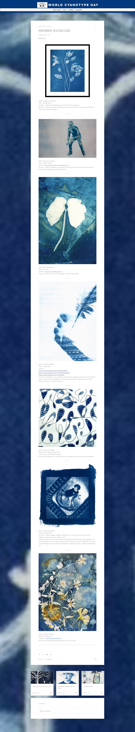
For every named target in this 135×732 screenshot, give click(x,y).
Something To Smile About (44, 16)
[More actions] (95, 26)
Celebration (56, 16)
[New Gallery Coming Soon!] (42, 677)
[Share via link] (51, 654)
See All (102, 668)
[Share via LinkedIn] (47, 654)
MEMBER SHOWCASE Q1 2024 (66, 687)
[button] (102, 16)
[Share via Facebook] (39, 654)
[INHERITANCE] (93, 677)
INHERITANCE (88, 686)
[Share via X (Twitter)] (43, 654)
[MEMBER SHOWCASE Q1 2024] (67, 677)
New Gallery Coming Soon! (42, 686)
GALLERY (33, 16)
